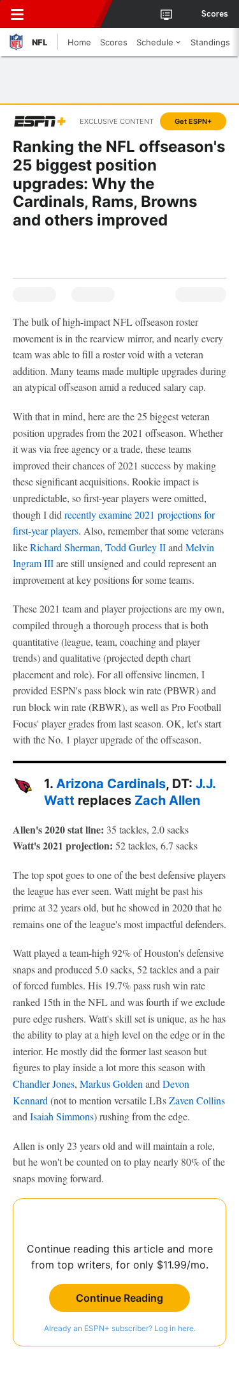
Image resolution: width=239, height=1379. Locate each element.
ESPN (68, 14)
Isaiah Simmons (62, 1116)
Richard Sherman (65, 547)
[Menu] (17, 14)
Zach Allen (167, 800)
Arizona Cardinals (111, 783)
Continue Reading (119, 1297)
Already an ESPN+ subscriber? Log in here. (120, 1328)
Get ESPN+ (193, 121)
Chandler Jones (44, 1083)
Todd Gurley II (135, 547)
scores (214, 14)
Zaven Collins (197, 1100)
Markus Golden (111, 1083)
